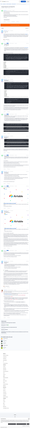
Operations (4, 369)
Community (4, 393)
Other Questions (3, 328)
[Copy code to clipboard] (27, 54)
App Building (5, 360)
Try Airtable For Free (6, 408)
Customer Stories (5, 384)
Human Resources (5, 371)
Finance (4, 374)
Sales (4, 372)
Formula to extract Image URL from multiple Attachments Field (9, 327)
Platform (4, 353)
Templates (4, 395)
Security (15, 414)
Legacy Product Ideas (4, 333)
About (4, 400)
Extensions (4, 358)
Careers (4, 401)
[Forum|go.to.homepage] (5, 1)
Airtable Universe (5, 396)
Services (4, 390)
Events (4, 379)
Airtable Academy (5, 377)
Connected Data (5, 363)
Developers (4, 392)
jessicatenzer (4, 340)
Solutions (4, 364)
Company (4, 398)
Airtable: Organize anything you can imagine (10, 203)
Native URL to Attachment (4, 329)
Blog (3, 403)
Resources (4, 387)
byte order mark (26, 47)
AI (3, 361)
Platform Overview (5, 355)
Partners (4, 388)
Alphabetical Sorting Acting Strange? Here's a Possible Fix (8, 322)
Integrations (5, 356)
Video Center (5, 380)
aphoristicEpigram (5, 345)
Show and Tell (3, 323)
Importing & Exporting (6, 19)
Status (4, 404)
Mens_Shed (5, 10)
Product (4, 366)
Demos (4, 382)
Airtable (6, 214)
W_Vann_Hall (5, 30)
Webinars (4, 385)
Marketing (4, 368)
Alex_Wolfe (4, 347)
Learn (4, 376)
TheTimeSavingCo (5, 338)
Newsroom (4, 406)
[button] (0, 1)
